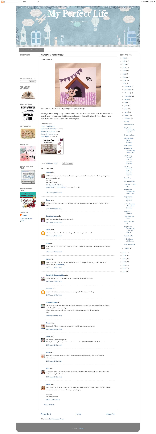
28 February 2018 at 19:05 (54, 377)
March (127, 115)
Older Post (110, 413)
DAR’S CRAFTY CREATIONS (55, 187)
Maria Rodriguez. (51, 302)
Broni (48, 352)
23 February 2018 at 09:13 (54, 236)
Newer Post (46, 413)
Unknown (49, 289)
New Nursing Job (129, 244)
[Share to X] (68, 163)
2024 (124, 64)
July (126, 102)
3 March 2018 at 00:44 (53, 400)
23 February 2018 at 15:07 (54, 268)
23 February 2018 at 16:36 (54, 281)
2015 (124, 259)
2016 (124, 255)
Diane (48, 259)
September (128, 96)
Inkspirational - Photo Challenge (129, 140)
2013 (124, 265)
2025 (124, 61)
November (128, 90)
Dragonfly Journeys (48, 134)
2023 (124, 67)
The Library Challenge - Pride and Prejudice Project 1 (128, 171)
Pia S (47, 368)
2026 (124, 58)
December (128, 86)
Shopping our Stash (48, 131)
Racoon (126, 121)
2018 (124, 84)
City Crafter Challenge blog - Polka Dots (129, 150)
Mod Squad (45, 136)
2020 (124, 77)
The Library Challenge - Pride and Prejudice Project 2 (128, 160)
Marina (25, 215)
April (126, 112)
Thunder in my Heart (129, 217)
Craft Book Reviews (35, 50)
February (128, 118)
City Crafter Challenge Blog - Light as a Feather (129, 230)
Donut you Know (129, 135)
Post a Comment (49, 404)
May (126, 109)
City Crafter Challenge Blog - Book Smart (129, 192)
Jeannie (48, 384)
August (127, 99)
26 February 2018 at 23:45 (54, 361)
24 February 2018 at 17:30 (54, 329)
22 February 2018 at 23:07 (54, 193)
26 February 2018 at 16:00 (54, 345)
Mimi (48, 243)
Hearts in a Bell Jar (129, 222)
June (126, 106)
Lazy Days (127, 178)
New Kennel (128, 145)
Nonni (48, 323)
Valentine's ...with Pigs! (129, 185)
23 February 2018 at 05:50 (54, 222)
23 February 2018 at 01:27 (54, 209)
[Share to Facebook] (70, 163)
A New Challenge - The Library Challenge (129, 206)
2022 (124, 71)
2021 (124, 74)
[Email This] (63, 163)
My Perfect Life (78, 13)
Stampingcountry (51, 216)
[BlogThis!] (65, 163)
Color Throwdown (48, 126)
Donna (48, 200)
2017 (124, 252)
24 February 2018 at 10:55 (54, 315)
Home (23, 50)
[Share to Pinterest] (72, 163)
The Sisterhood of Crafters (54, 185)
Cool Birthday (128, 236)
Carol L (48, 230)
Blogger (81, 428)
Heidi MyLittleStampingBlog (55, 275)
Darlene (48, 172)
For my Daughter (129, 181)
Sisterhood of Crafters (49, 129)
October (127, 93)
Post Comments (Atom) (56, 419)
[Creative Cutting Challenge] (28, 183)
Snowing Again (129, 124)
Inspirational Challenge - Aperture (128, 199)
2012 (124, 268)
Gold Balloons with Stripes (129, 240)
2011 (124, 271)
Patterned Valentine (128, 212)
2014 (124, 262)
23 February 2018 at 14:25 (54, 252)
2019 (124, 80)
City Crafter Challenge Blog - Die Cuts (129, 130)
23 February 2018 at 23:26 (54, 295)
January (127, 248)
